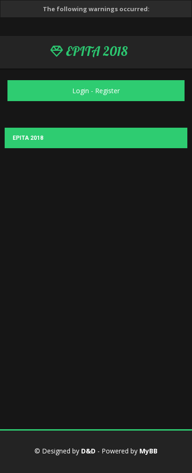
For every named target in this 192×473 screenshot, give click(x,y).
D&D (88, 450)
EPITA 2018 (95, 51)
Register (107, 90)
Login (80, 90)
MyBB (148, 450)
